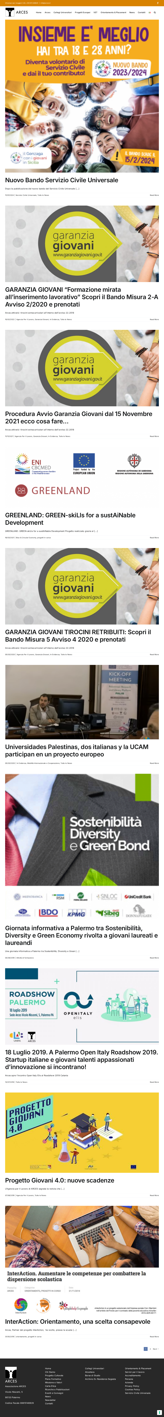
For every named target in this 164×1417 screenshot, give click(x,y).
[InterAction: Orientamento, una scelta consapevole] (82, 1260)
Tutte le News (43, 195)
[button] (155, 12)
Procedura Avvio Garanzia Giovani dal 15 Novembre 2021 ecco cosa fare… (78, 417)
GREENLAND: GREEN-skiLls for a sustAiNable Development (70, 518)
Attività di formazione (25, 958)
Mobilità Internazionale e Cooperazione (43, 763)
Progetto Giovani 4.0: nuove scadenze (59, 1180)
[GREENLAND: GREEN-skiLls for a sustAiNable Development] (82, 477)
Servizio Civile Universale (26, 195)
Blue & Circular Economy (26, 538)
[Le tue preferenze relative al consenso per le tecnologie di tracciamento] (159, 1412)
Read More (154, 195)
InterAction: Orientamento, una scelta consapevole (77, 1321)
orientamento (21, 1337)
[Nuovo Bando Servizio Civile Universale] (82, 96)
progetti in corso (44, 538)
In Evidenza (54, 319)
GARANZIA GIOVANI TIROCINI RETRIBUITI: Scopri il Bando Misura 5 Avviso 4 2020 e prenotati (78, 635)
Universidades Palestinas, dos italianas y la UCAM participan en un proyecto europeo (76, 750)
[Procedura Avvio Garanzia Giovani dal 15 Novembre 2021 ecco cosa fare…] (82, 368)
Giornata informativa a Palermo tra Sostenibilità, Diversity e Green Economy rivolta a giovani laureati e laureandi (81, 935)
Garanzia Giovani (42, 319)
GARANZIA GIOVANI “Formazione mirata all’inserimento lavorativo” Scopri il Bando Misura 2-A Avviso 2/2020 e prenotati (81, 297)
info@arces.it (45, 3)
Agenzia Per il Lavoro (25, 319)
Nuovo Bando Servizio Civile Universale (61, 180)
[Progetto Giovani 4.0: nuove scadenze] (82, 1133)
